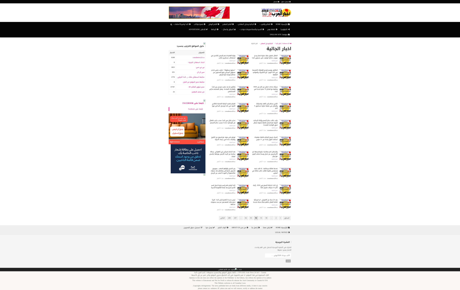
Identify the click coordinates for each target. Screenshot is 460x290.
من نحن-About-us (239, 227)
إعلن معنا (267, 227)
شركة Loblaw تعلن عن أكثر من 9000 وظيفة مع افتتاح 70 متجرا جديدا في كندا (266, 89)
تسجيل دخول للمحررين (192, 227)
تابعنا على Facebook (193, 103)
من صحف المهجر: (197, 92)
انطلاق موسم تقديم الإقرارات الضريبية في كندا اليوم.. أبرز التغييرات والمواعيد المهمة (265, 72)
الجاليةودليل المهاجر (267, 43)
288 (229, 218)
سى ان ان (200, 72)
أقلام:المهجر (227, 24)
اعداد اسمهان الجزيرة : (195, 62)
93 (251, 218)
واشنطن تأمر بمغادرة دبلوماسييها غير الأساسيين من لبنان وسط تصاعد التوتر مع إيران (265, 154)
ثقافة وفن (271, 29)
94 (246, 218)
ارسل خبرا (209, 227)
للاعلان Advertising (197, 29)
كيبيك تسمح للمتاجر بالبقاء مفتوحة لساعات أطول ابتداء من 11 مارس (266, 138)
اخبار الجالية (275, 60)
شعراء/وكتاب (199, 24)
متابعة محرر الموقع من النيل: (193, 82)
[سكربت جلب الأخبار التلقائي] (227, 269)
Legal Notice (281, 232)
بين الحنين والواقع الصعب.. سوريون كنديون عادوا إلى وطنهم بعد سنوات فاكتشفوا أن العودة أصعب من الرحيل (223, 171)
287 (235, 218)
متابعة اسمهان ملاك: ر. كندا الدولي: (190, 77)
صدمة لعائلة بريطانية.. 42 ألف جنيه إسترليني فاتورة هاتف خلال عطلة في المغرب (265, 171)
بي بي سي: (200, 67)
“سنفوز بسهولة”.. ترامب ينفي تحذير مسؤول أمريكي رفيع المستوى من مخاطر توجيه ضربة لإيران (223, 72)
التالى (222, 218)
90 (266, 218)
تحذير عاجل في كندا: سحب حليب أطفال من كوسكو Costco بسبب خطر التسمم (222, 121)
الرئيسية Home (282, 24)
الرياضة (214, 29)
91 (261, 218)
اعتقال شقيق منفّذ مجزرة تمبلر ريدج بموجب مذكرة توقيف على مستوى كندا (265, 56)
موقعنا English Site (279, 34)
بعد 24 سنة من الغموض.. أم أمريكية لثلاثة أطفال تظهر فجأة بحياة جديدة (265, 201)
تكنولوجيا (284, 29)
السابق (286, 218)
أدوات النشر (222, 227)
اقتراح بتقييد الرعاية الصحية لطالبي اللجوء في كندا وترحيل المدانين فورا (223, 104)
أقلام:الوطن (213, 24)
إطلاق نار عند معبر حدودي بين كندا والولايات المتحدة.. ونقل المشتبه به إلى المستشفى (222, 89)
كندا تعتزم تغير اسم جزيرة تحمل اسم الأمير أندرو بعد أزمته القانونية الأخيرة (223, 186)
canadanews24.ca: (198, 57)
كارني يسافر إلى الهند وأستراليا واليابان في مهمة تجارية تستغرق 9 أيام (266, 106)
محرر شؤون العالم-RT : (196, 87)
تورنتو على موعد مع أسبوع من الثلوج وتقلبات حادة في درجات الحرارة (223, 138)
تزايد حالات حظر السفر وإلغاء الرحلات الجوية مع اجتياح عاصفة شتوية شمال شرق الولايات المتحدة (265, 122)
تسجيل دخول (285, 1)
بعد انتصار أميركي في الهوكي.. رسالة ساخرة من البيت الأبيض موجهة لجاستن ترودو (222, 154)
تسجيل (275, 1)
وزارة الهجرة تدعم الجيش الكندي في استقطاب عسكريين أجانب (223, 56)
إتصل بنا (254, 227)
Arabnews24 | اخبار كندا (283, 43)
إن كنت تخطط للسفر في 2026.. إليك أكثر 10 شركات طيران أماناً (265, 186)
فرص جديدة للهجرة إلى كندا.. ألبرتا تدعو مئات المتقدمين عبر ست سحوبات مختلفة (223, 202)
